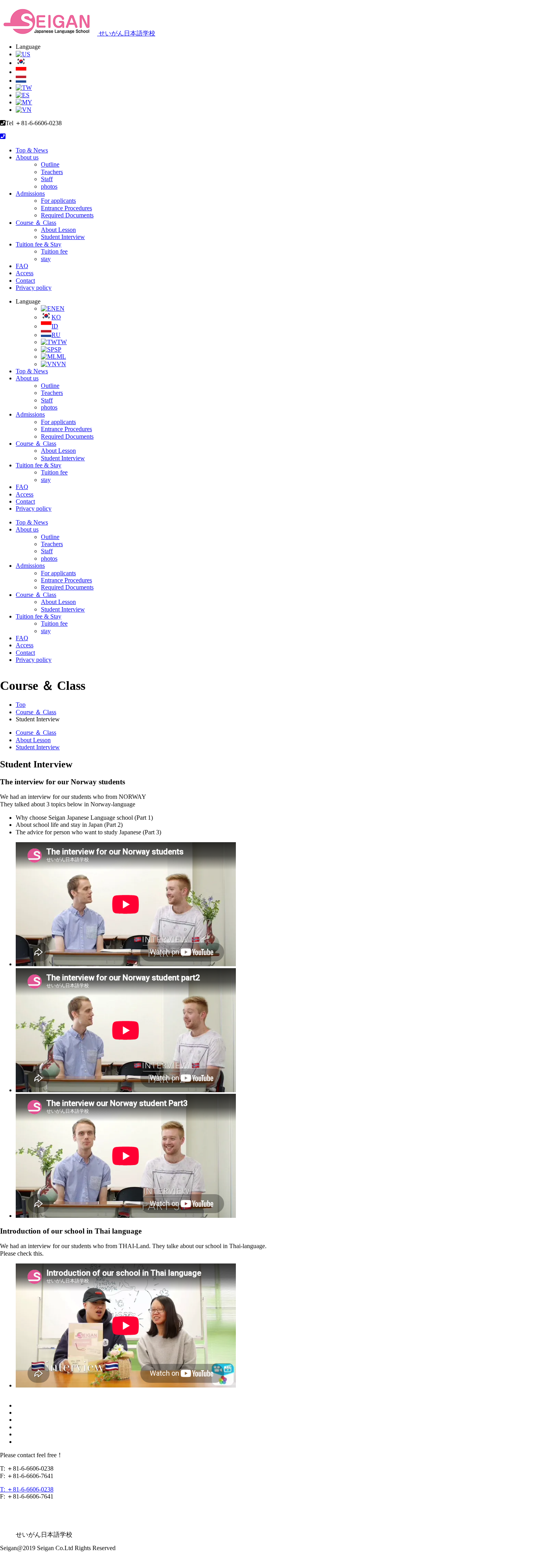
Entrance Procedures (66, 208)
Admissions (30, 193)
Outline (50, 164)
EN (60, 308)
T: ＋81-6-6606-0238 (26, 1489)
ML (61, 356)
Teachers (52, 172)
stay (46, 259)
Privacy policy (33, 287)
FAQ (22, 266)
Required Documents (67, 215)
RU (56, 335)
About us (27, 157)
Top (21, 704)
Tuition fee (54, 251)
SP (57, 349)
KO (56, 317)
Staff (47, 179)
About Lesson (58, 229)
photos (49, 186)
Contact (25, 280)
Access (24, 273)
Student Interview (63, 236)
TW (62, 342)
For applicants (58, 200)
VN (61, 364)
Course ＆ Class (36, 222)
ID (54, 326)
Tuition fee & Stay (38, 244)
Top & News (32, 150)
